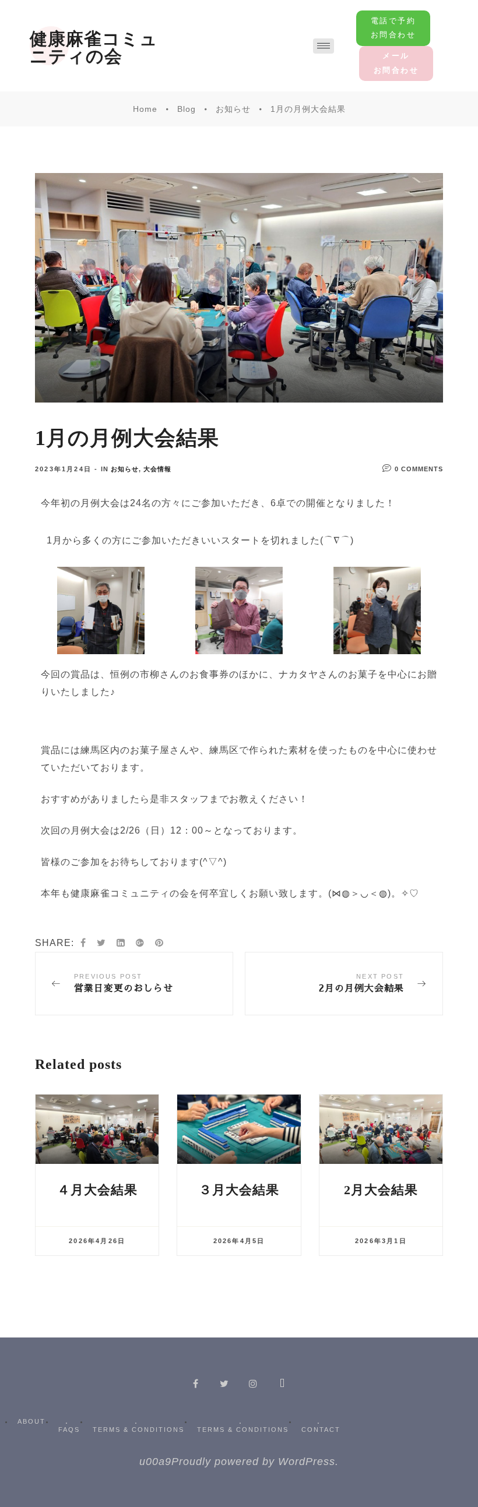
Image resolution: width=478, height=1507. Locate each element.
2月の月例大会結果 (343, 983)
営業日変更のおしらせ (134, 983)
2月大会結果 (381, 1190)
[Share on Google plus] (140, 943)
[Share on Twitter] (101, 943)
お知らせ (125, 468)
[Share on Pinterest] (159, 943)
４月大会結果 (97, 1190)
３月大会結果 (239, 1190)
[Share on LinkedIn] (121, 943)
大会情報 (157, 468)
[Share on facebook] (83, 943)
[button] (393, 27)
